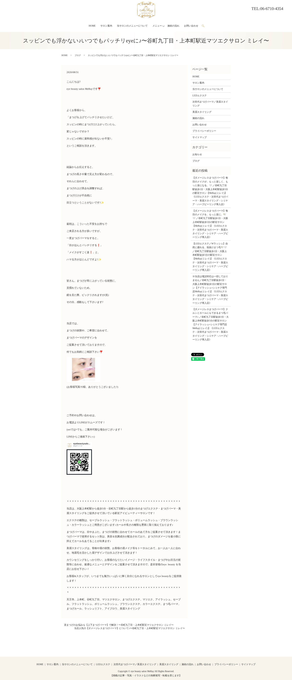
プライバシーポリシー (204, 131)
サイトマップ (199, 137)
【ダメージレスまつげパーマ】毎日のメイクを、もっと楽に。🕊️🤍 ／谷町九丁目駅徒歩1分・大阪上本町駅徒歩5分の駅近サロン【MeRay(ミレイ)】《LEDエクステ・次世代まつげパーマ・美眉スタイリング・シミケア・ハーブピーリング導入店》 (210, 224)
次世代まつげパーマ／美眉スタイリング (210, 104)
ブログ (78, 55)
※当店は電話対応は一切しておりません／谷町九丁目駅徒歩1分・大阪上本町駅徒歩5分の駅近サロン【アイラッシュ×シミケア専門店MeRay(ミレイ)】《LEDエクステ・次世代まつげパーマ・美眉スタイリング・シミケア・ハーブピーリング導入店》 (210, 289)
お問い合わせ (191, 26)
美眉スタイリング (201, 112)
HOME (92, 26)
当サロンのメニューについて (132, 26)
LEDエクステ (199, 95)
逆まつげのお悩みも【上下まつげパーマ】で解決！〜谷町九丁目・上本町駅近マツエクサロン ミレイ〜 (119, 625)
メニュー (157, 26)
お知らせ (197, 154)
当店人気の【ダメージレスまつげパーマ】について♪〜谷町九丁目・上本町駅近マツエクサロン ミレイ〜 (129, 628)
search (204, 26)
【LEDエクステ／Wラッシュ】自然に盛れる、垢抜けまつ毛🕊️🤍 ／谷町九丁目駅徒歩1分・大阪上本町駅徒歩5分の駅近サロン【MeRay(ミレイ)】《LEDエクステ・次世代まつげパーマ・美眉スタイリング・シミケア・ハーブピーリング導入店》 (210, 256)
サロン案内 (106, 26)
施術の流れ (173, 26)
